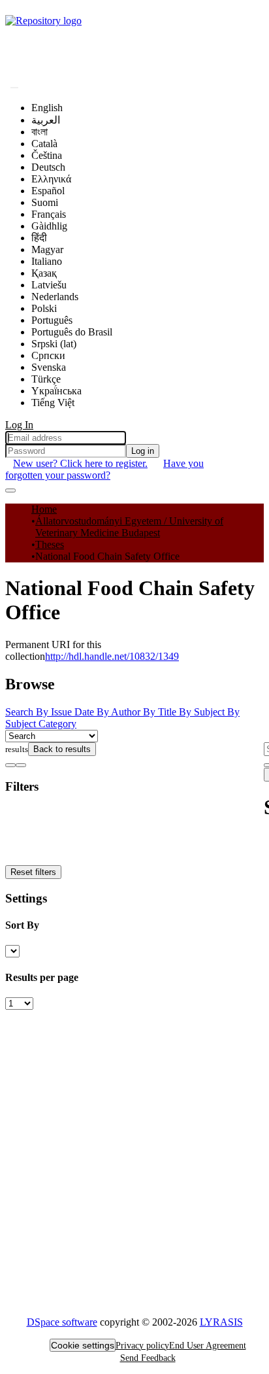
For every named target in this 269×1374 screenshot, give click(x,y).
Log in (142, 451)
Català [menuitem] (44, 143)
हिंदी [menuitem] (39, 237)
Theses (49, 544)
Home (44, 509)
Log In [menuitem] (19, 424)
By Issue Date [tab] (66, 711)
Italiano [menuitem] (46, 261)
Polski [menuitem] (44, 308)
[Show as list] (10, 765)
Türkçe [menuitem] (46, 379)
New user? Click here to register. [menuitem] (80, 463)
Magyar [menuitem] (47, 249)
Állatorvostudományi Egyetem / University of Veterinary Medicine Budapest (129, 526)
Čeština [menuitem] (46, 155)
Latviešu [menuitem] (49, 284)
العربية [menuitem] (45, 120)
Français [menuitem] (48, 214)
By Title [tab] (161, 711)
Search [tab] (20, 711)
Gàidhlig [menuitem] (49, 226)
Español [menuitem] (48, 190)
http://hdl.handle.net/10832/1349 (112, 656)
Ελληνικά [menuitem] (51, 178)
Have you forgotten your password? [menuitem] (104, 469)
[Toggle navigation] (10, 490)
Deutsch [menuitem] (48, 167)
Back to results (62, 749)
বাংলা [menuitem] (39, 131)
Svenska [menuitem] (48, 367)
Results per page (41, 977)
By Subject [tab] (203, 711)
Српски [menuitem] (48, 355)
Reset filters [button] (33, 872)
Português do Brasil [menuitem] (71, 331)
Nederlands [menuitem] (54, 296)
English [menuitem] (47, 107)
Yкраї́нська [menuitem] (56, 390)
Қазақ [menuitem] (44, 273)
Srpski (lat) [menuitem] (53, 343)
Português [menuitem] (51, 320)
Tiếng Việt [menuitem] (52, 402)
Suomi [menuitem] (44, 202)
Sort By (22, 925)
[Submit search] (14, 87)
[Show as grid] (21, 765)
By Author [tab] (120, 711)
